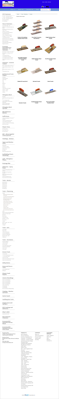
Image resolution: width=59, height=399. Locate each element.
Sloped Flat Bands (5, 78)
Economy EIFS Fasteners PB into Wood (7, 322)
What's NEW (5, 312)
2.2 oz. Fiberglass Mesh (5, 100)
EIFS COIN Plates (4, 21)
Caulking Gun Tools (8, 299)
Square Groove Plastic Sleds (6, 260)
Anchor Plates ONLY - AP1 (6, 25)
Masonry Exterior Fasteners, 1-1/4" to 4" (8, 70)
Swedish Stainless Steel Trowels (8, 208)
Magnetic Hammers (5, 43)
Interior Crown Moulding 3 (6, 282)
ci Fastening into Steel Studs (6, 56)
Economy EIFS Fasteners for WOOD (7, 57)
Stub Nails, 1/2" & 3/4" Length (7, 36)
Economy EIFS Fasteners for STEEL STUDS (7, 59)
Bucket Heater (4, 187)
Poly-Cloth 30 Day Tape (6, 147)
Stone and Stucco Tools (7, 267)
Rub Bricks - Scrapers (5, 218)
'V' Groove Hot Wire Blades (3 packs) (7, 255)
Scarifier (3, 221)
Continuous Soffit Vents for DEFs (7, 120)
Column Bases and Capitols (6, 88)
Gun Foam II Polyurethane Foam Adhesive (7, 170)
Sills (3, 80)
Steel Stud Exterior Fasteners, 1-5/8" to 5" (7, 67)
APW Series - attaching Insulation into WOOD (8, 27)
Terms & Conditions (39, 335)
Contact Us (30, 9)
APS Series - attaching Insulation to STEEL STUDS (7, 30)
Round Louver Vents (5, 124)
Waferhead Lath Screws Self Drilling (7, 38)
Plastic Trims (6, 127)
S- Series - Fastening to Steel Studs (7, 17)
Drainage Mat (6, 163)
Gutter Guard (6, 296)
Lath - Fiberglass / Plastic (7, 159)
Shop (12, 9)
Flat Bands (4, 77)
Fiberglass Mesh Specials (7, 107)
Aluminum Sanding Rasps (6, 234)
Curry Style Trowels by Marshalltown (8, 196)
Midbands (3, 83)
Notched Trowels (36, 81)
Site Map (37, 339)
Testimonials (37, 338)
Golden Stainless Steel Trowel (7, 201)
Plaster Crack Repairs (6, 274)
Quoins (3, 85)
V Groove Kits (4, 249)
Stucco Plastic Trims (5, 130)
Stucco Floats (4, 219)
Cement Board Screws (5, 71)
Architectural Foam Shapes (8, 74)
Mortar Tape (4, 223)
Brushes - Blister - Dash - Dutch (7, 222)
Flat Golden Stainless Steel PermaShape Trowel (7, 199)
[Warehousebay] (8, 4)
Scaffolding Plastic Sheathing (7, 154)
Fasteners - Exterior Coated (8, 63)
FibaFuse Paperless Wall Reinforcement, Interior (6, 104)
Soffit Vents (5, 116)
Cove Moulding (4, 286)
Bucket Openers (4, 182)
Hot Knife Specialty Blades (6, 246)
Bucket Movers (4, 188)
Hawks (3, 211)
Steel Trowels (5, 206)
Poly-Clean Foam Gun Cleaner (7, 177)
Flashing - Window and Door (7, 292)
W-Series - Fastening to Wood (6, 16)
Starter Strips (4, 79)
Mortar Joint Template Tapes (6, 151)
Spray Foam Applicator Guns (6, 176)
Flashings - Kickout (8, 138)
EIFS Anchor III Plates (5, 19)
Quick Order (23, 388)
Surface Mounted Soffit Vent (6, 121)
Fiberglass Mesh (7, 95)
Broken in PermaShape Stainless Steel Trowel (8, 195)
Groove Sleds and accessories (6, 245)
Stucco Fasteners (7, 24)
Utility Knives (6, 263)
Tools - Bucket (6, 180)
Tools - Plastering (7, 191)
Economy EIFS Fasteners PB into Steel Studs (7, 328)
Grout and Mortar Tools (5, 269)
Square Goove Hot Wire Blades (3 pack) (8, 258)
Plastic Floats (4, 230)
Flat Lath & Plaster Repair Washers (7, 32)
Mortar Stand (4, 216)
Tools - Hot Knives (7, 239)
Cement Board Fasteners (6, 37)
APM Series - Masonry (5, 31)
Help (37, 9)
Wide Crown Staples (5, 41)
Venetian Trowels (5, 207)
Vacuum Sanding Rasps (6, 233)
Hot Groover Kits (4, 244)
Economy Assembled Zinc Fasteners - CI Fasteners (6, 48)
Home (18, 14)
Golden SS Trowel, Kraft (6, 203)
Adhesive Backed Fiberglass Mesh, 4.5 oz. (8, 98)
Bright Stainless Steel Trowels (7, 197)
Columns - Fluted (5, 90)
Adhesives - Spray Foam (7, 167)
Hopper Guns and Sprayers (7, 303)
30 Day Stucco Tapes (5, 146)
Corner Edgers (4, 229)
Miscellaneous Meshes (6, 112)
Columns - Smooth (5, 89)
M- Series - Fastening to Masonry (7, 18)
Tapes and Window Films (7, 142)
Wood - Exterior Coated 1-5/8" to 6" (8, 65)
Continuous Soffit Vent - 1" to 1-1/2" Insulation (8, 119)
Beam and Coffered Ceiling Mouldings (8, 288)
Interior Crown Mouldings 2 (6, 281)
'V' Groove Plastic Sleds (6, 256)
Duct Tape (3, 150)
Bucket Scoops (4, 184)
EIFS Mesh (3, 96)
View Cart (49, 336)
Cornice (3, 84)
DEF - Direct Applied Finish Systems (8, 134)
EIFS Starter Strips (5, 131)
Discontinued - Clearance (6, 317)
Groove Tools (6, 252)
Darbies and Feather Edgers (6, 213)
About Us (20, 9)
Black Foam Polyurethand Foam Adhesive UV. (7, 175)
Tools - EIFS (5, 227)
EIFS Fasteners (6, 14)
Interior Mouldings (7, 278)
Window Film (4, 145)
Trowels (3, 193)
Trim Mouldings (4, 287)
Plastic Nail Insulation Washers (7, 42)
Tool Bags (3, 224)
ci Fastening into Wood (5, 55)
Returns (48, 339)
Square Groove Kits (5, 257)
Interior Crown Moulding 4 (6, 283)
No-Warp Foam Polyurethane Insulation (6, 172)
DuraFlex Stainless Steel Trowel (8, 202)
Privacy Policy (38, 337)
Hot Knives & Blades (5, 241)
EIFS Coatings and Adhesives (7, 308)
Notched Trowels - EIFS (5, 235)
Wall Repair (4, 270)
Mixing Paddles (4, 183)
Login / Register (50, 335)
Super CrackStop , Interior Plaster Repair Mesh (7, 102)
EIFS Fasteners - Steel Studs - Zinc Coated (7, 53)
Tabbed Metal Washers (5, 33)
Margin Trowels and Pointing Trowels (7, 212)
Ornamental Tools (5, 217)
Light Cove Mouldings (5, 284)
